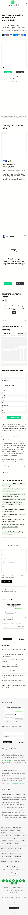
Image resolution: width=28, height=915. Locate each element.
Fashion (24, 835)
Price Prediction (20, 72)
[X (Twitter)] (7, 880)
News (17, 845)
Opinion (23, 845)
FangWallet (4, 754)
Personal (10, 848)
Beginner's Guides (17, 827)
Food (8, 838)
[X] (2, 35)
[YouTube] (20, 880)
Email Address (6, 633)
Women (17, 861)
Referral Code (14, 851)
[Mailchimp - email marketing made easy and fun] (21, 640)
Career (18, 830)
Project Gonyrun (14, 892)
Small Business (17, 856)
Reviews (20, 853)
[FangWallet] (13, 3)
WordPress (19, 899)
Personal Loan (18, 848)
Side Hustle (8, 856)
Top (14, 912)
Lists (2, 843)
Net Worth (11, 845)
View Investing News (14, 417)
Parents (3, 848)
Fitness (2, 838)
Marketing (17, 843)
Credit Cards (4, 832)
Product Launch (4, 851)
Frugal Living (15, 838)
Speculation (4, 859)
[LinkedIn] (23, 880)
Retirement (12, 853)
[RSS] (17, 880)
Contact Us (20, 887)
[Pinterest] (13, 880)
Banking (8, 827)
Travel (10, 861)
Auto (2, 827)
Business (12, 830)
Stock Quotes (8, 589)
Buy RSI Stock (7, 72)
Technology (3, 861)
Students (17, 859)
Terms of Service (15, 890)
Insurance (3, 840)
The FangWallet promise (7, 760)
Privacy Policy (5, 890)
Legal (17, 840)
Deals (21, 832)
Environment (17, 835)
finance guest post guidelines (18, 783)
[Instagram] (10, 880)
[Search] (26, 3)
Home (2, 589)
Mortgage (3, 845)
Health (22, 838)
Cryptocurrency (13, 832)
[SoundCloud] (15, 883)
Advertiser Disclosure (14, 25)
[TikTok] (12, 883)
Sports (11, 859)
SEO (2, 856)
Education (8, 835)
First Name (5, 627)
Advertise (13, 887)
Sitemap (22, 890)
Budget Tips (4, 830)
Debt (2, 835)
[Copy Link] (22, 35)
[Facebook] (11, 35)
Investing (11, 840)
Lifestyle (23, 840)
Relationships (4, 853)
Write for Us (4, 472)
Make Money (9, 843)
